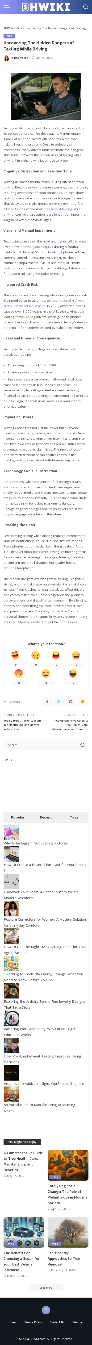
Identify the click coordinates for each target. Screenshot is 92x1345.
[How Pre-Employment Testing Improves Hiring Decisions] (11, 1045)
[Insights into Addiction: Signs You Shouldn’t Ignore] (11, 1072)
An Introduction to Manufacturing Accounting (39, 1104)
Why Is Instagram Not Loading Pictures (36, 843)
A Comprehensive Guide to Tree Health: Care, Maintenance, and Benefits (23, 1161)
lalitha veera (19, 57)
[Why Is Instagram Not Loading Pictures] (11, 832)
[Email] (82, 701)
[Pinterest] (70, 701)
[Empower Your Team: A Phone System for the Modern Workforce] (11, 880)
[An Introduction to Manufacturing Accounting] (11, 1093)
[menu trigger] (8, 7)
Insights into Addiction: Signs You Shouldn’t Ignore (44, 1083)
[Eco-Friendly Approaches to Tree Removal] (68, 1232)
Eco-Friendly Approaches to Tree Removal (64, 1258)
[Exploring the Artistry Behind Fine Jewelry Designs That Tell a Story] (11, 990)
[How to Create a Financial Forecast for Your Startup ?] (11, 853)
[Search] (85, 7)
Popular (18, 817)
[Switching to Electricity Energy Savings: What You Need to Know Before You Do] (11, 963)
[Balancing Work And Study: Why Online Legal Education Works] (11, 1017)
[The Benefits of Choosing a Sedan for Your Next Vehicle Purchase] (24, 1232)
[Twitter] (59, 701)
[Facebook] (47, 701)
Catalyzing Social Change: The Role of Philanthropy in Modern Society (67, 1194)
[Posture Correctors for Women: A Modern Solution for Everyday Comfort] (11, 908)
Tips (9, 36)
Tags (74, 817)
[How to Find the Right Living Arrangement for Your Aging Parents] (11, 935)
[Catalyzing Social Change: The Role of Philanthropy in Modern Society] (68, 1165)
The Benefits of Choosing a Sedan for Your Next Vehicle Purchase (22, 1261)
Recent (46, 817)
